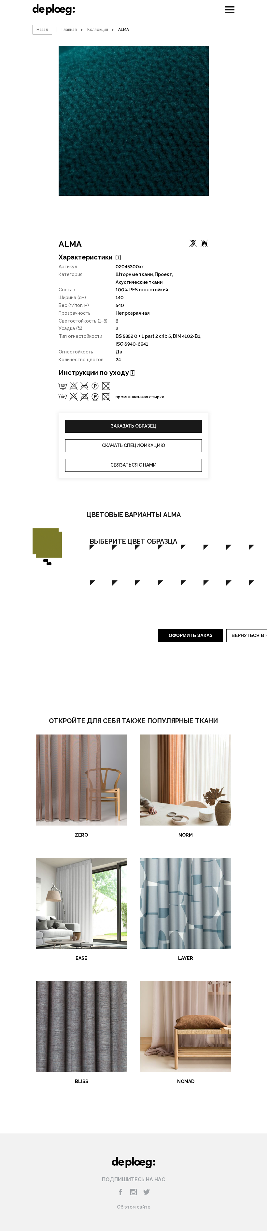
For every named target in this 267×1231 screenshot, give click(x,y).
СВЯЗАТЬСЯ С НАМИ (133, 465)
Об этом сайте (133, 1207)
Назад (42, 29)
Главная (69, 29)
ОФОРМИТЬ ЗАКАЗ (191, 635)
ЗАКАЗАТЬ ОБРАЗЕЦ (133, 426)
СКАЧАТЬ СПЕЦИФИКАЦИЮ (133, 445)
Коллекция (97, 29)
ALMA (70, 244)
